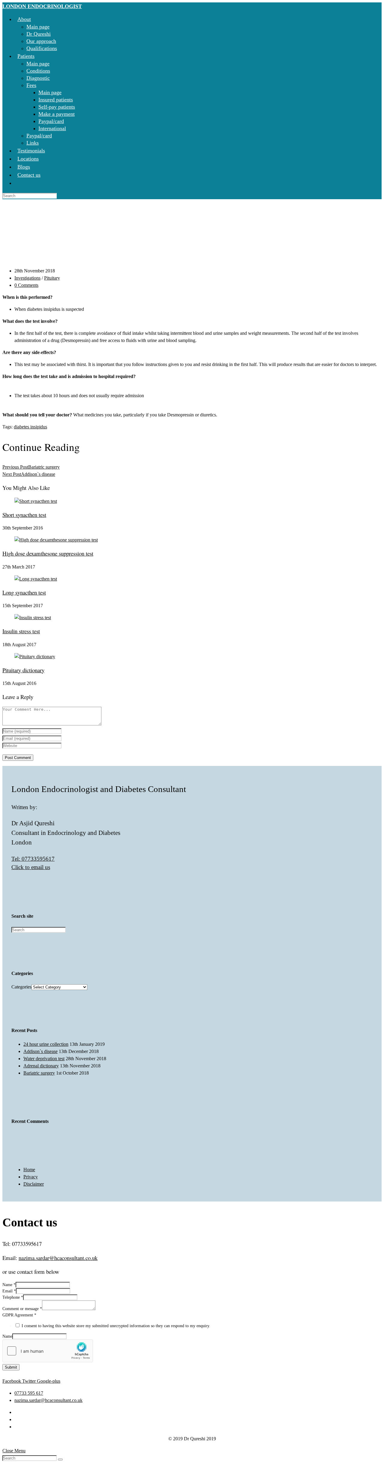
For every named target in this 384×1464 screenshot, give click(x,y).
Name (9, 1284)
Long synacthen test (24, 592)
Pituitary (52, 277)
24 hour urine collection (45, 1044)
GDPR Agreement (19, 1315)
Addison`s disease (40, 1051)
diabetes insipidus (30, 426)
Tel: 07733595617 (33, 859)
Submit (11, 1367)
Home (29, 1169)
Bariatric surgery (39, 1073)
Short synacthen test (24, 514)
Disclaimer (33, 1183)
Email (9, 1291)
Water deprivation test (43, 1058)
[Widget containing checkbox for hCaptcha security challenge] (47, 1351)
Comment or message (22, 1308)
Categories (21, 986)
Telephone (12, 1297)
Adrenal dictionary (41, 1065)
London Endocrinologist (42, 6)
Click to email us (30, 867)
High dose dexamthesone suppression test (47, 553)
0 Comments (26, 285)
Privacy (30, 1176)
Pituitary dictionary (23, 670)
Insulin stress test (21, 631)
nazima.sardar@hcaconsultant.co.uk (58, 1258)
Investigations (27, 277)
